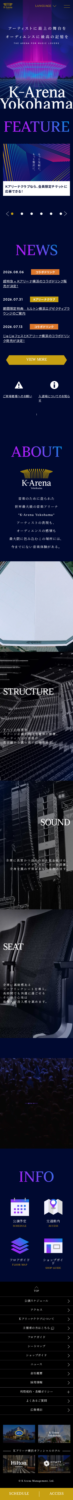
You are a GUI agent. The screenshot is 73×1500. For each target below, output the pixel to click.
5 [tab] (51, 214)
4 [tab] (41, 214)
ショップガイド (36, 1355)
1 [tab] (12, 214)
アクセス (36, 1310)
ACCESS (56, 1494)
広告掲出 (36, 1410)
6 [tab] (61, 214)
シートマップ (36, 1346)
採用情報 (36, 1382)
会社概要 (36, 1373)
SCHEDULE (19, 1494)
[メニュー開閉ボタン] (67, 6)
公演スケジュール (36, 1301)
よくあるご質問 (36, 1401)
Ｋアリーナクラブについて (36, 1319)
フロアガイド (37, 1337)
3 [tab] (31, 214)
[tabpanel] (36, 168)
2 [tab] (22, 214)
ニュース (36, 1364)
